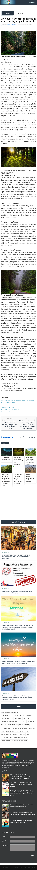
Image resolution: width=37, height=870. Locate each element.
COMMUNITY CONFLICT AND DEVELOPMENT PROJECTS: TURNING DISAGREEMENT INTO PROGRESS (16, 556)
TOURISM (16, 738)
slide (27, 734)
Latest (4, 771)
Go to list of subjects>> (7, 412)
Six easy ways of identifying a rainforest (6, 459)
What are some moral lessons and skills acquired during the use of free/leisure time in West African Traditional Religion (17, 697)
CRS (2, 718)
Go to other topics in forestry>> (10, 409)
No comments (5, 26)
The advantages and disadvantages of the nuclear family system (21, 821)
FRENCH (3, 725)
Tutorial (24, 738)
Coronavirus (27, 715)
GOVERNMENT (13, 725)
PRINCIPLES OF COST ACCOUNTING (13, 734)
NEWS (3, 731)
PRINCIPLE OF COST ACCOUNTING (17, 731)
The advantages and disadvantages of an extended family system (21, 805)
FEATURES (26, 718)
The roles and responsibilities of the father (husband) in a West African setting (22, 813)
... (8, 767)
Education (18, 718)
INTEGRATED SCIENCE (15, 728)
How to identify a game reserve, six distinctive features (30, 478)
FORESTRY (21, 13)
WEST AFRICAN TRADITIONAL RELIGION (14, 741)
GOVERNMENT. (24, 725)
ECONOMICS (9, 718)
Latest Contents (18, 522)
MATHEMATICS (29, 728)
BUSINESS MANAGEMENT (9, 712)
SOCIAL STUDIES (6, 738)
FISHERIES (22, 722)
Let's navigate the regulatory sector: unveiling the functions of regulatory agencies (21, 784)
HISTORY (4, 728)
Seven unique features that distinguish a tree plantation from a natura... (30, 462)
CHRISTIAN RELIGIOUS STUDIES (11, 715)
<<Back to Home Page (7, 407)
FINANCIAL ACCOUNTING (9, 722)
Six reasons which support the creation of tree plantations (18, 461)
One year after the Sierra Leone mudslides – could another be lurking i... (18, 479)
